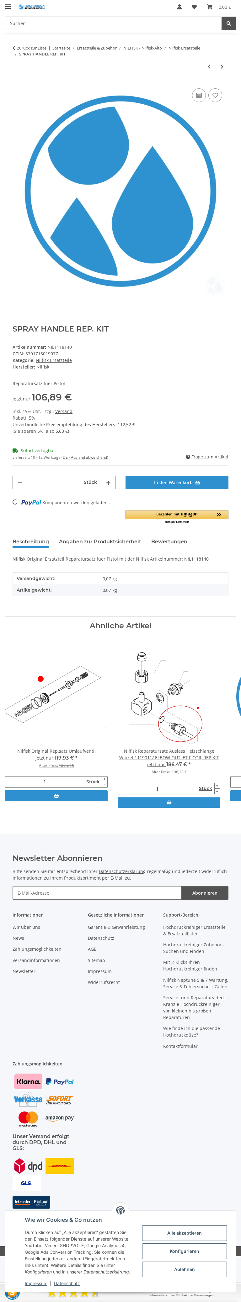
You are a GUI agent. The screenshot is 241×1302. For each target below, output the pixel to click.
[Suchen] (229, 23)
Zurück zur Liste (31, 48)
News (18, 938)
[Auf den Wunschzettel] (215, 95)
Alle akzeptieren (184, 1233)
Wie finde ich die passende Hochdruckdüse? (191, 1031)
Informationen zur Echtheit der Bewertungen (181, 1295)
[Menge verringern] (20, 482)
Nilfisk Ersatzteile (54, 360)
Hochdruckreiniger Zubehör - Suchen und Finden (193, 948)
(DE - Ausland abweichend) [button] (85, 457)
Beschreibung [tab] (31, 542)
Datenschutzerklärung (122, 871)
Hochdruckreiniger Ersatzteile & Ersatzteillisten (194, 930)
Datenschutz (67, 1283)
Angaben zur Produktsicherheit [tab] (100, 542)
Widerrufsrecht (104, 982)
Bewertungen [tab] (169, 542)
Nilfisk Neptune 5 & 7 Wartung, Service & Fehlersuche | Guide (195, 983)
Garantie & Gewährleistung (116, 927)
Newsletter (24, 971)
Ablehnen (184, 1269)
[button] (179, 7)
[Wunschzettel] (194, 7)
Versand (63, 411)
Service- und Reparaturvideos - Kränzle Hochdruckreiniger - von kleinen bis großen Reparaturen (195, 1007)
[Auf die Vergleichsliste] (199, 95)
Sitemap (96, 960)
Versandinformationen (36, 960)
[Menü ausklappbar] (8, 4)
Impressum (36, 1283)
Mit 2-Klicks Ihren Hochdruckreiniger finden (190, 965)
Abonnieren (204, 893)
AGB (92, 949)
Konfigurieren (184, 1251)
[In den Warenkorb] (56, 795)
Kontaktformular (180, 1046)
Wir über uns (26, 927)
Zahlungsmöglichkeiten (37, 949)
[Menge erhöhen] (108, 482)
